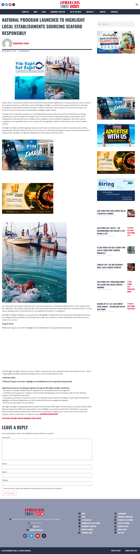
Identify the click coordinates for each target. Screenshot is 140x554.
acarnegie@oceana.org (49, 414)
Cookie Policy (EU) (131, 550)
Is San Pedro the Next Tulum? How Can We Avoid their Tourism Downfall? (111, 250)
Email (4, 472)
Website (5, 480)
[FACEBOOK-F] (2, 4)
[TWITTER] (6, 4)
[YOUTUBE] (10, 4)
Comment (6, 437)
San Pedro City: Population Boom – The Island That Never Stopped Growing (111, 285)
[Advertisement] (47, 347)
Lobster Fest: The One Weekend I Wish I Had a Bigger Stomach (110, 266)
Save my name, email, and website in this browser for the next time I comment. (33, 488)
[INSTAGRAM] (13, 4)
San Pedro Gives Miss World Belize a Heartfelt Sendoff (111, 212)
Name (5, 464)
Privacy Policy (116, 550)
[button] (137, 4)
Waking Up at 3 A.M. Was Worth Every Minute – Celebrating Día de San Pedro (111, 306)
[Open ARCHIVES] (94, 12)
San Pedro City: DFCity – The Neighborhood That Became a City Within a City (111, 231)
